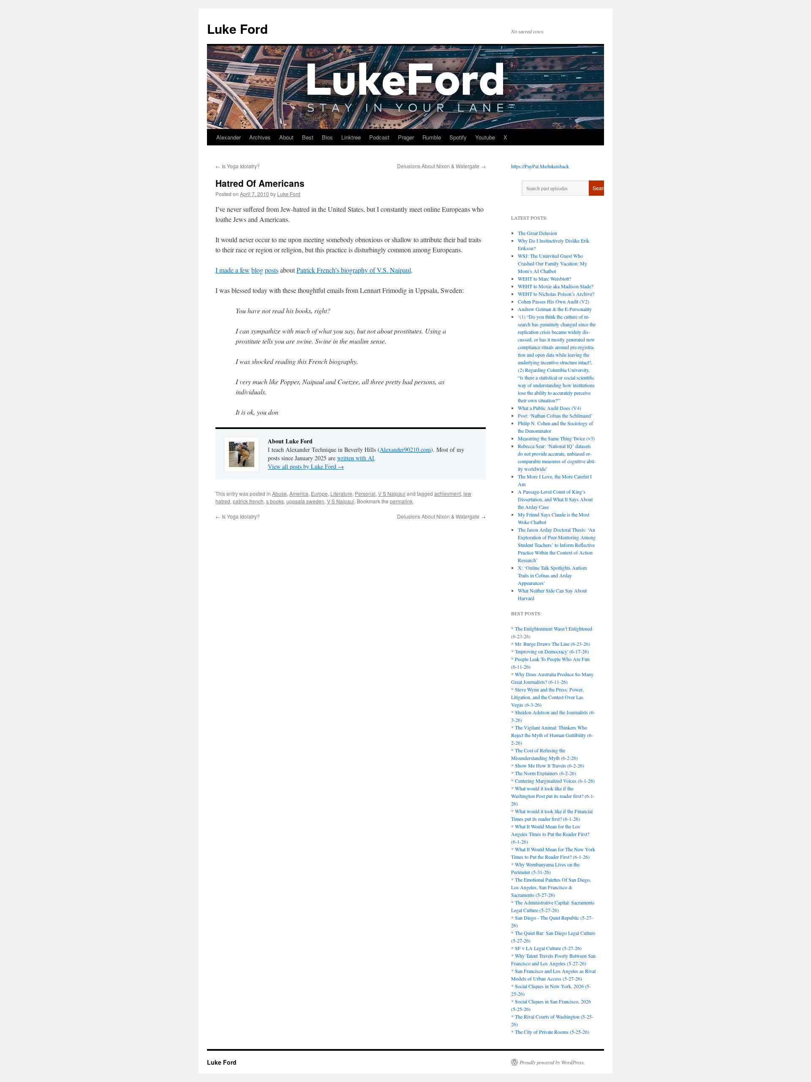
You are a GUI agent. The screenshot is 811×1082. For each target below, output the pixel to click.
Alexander (228, 137)
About (286, 137)
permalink (401, 501)
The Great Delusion (537, 233)
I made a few (232, 269)
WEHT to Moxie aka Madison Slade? (555, 286)
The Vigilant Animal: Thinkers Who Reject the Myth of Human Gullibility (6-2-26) (552, 735)
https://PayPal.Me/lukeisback (540, 166)
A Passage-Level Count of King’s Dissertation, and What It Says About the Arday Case (555, 499)
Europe (319, 493)
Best (307, 137)
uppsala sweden (305, 501)
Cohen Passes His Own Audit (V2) (553, 301)
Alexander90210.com (405, 449)
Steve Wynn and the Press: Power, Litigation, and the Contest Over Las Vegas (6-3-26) (547, 697)
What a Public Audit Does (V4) (549, 407)
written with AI (355, 458)
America (298, 493)
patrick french (248, 501)
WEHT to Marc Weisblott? (544, 278)
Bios (327, 137)
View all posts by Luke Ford (306, 466)
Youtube (485, 137)
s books (275, 501)
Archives (260, 137)
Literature (341, 493)
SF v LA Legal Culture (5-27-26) (548, 948)
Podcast (379, 137)
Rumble (431, 137)
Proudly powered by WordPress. (552, 1062)
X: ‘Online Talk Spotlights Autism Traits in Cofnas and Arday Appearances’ (552, 575)
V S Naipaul (392, 493)
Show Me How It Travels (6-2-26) (549, 765)
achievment (447, 493)
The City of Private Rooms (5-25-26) (552, 1031)
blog (257, 269)
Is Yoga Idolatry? (237, 165)
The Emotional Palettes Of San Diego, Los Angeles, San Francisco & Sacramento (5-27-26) (551, 887)
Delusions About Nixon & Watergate (441, 165)
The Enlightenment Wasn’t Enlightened (553, 628)
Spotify (458, 137)
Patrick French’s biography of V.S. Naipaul (354, 269)
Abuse (279, 493)
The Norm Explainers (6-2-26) (545, 773)
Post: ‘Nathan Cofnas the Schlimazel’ (555, 415)
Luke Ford (237, 28)
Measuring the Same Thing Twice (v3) (556, 438)
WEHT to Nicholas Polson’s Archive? (556, 293)
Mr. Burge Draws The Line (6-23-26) (552, 643)
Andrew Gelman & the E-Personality (555, 309)
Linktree (351, 137)
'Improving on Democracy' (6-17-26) (552, 651)
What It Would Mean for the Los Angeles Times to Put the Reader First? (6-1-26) (550, 834)
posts (271, 269)
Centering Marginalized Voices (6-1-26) (555, 780)
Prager (406, 137)
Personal (365, 493)
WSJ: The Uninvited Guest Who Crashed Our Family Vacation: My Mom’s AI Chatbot (552, 263)
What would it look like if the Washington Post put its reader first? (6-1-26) (553, 796)
